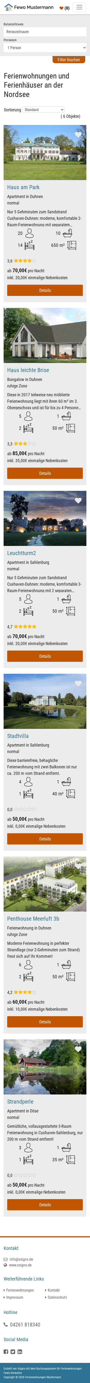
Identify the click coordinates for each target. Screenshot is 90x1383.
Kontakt (54, 1290)
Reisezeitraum (13, 24)
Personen (10, 40)
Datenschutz (57, 1297)
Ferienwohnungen (20, 1290)
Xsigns (21, 1368)
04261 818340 (25, 1325)
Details (45, 290)
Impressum (14, 1297)
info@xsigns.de (21, 1259)
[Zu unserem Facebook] (6, 1352)
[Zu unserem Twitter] (13, 1352)
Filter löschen (69, 59)
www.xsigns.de (20, 1265)
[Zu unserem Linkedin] (20, 1352)
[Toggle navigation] (79, 7)
